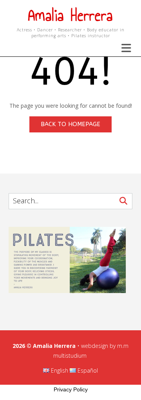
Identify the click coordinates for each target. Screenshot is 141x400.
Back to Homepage (70, 124)
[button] (121, 48)
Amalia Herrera (70, 15)
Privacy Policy (71, 389)
